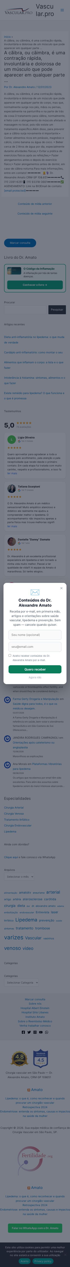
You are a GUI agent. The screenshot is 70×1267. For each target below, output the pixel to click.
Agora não (35, 677)
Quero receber (35, 669)
